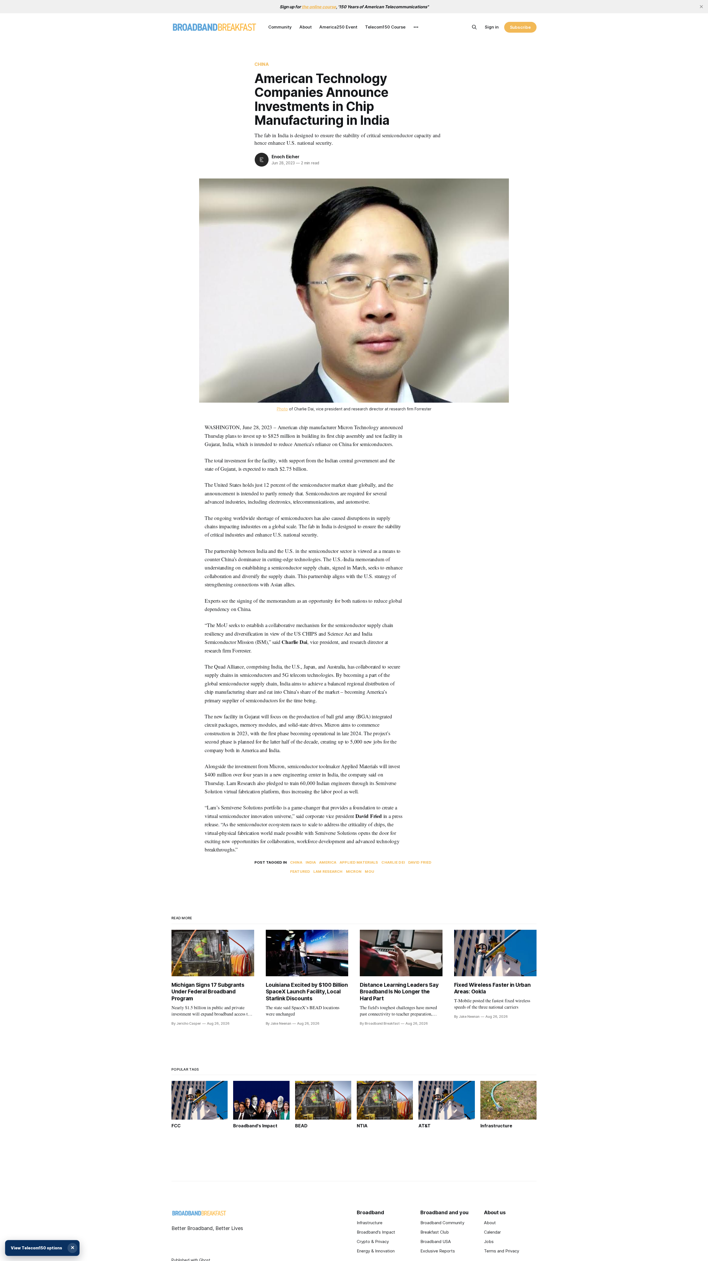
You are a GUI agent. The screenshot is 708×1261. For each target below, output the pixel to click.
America (327, 862)
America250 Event (338, 27)
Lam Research (328, 871)
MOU (369, 871)
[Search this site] (474, 27)
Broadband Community (442, 1222)
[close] (701, 6)
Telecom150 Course (385, 27)
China (261, 64)
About (306, 27)
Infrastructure (369, 1222)
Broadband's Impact (376, 1232)
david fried (419, 862)
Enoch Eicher (286, 156)
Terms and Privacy (501, 1251)
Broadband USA (435, 1241)
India (311, 862)
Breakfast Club (434, 1232)
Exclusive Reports (437, 1251)
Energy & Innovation (376, 1251)
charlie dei (393, 862)
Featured (300, 871)
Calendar (492, 1232)
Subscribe (520, 27)
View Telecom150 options (36, 1248)
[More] (416, 27)
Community (280, 27)
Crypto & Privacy (373, 1241)
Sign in (492, 27)
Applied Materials (359, 862)
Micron (354, 871)
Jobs (489, 1241)
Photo (282, 408)
